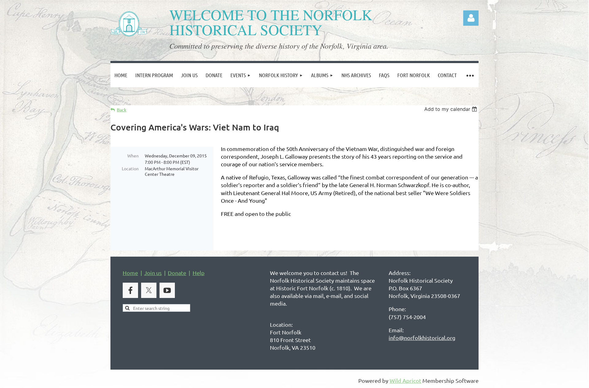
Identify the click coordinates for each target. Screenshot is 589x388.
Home (130, 272)
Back (121, 110)
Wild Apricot (405, 380)
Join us (153, 272)
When (133, 155)
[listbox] (451, 109)
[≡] (470, 75)
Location (130, 168)
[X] (148, 290)
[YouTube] (167, 290)
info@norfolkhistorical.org (422, 337)
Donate (177, 272)
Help (199, 272)
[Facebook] (130, 290)
